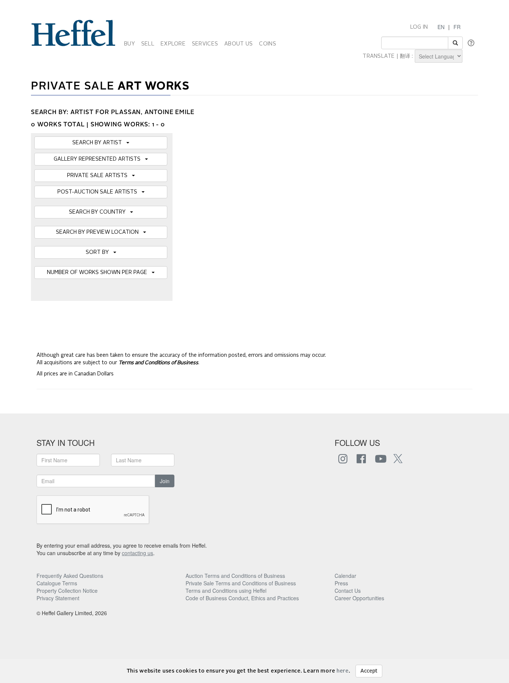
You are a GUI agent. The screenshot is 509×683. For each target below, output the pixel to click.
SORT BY (99, 252)
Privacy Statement (58, 598)
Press (341, 583)
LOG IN (419, 27)
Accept (368, 671)
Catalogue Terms (57, 583)
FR (457, 27)
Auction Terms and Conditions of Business (235, 575)
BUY (129, 44)
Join (165, 481)
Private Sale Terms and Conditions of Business (241, 583)
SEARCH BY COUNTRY (99, 212)
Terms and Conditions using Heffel (226, 590)
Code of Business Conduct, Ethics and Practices (242, 598)
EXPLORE (173, 44)
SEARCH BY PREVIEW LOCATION (99, 232)
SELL (147, 44)
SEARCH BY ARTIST (99, 142)
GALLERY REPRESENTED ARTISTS (99, 159)
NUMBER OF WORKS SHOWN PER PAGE (99, 272)
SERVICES (205, 44)
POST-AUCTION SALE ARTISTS (99, 192)
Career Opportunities (359, 598)
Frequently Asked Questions (70, 575)
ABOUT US (238, 44)
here (342, 671)
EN (441, 27)
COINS (267, 44)
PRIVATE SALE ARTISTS (99, 175)
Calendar (345, 575)
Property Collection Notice (67, 590)
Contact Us (348, 590)
